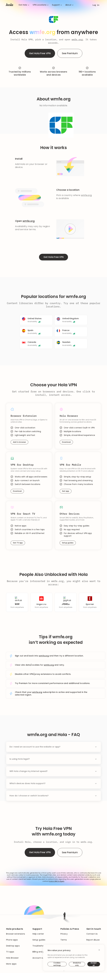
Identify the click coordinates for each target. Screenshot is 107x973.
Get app (65, 491)
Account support (40, 958)
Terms (63, 940)
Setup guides (67, 543)
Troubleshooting (40, 946)
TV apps (10, 951)
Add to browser (19, 442)
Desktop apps (13, 946)
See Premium (70, 53)
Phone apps (12, 940)
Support (56, 5)
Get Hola (23, 5)
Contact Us (92, 934)
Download (66, 442)
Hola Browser (12, 958)
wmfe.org (77, 39)
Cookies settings (57, 964)
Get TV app (18, 543)
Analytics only (77, 964)
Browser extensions (15, 934)
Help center (38, 934)
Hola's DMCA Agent (56, 881)
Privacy (64, 934)
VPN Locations (39, 5)
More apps (11, 964)
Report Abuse (93, 940)
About (68, 5)
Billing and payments (42, 951)
